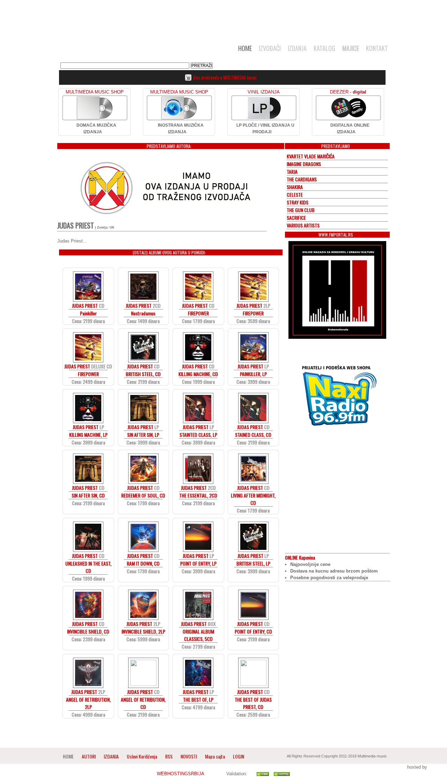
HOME (245, 48)
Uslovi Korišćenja (142, 756)
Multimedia (129, 50)
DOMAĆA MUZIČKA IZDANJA (96, 128)
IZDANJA (297, 48)
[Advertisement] (223, 18)
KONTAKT (377, 48)
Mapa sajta (215, 756)
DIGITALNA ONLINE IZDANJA (349, 128)
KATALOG (324, 48)
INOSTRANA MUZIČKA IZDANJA (181, 128)
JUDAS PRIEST (85, 305)
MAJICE (350, 48)
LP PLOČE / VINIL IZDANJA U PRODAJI (265, 128)
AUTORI (89, 756)
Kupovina (300, 557)
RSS (169, 756)
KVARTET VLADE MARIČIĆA (311, 156)
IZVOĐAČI (270, 48)
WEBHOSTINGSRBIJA (180, 773)
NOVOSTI (189, 756)
